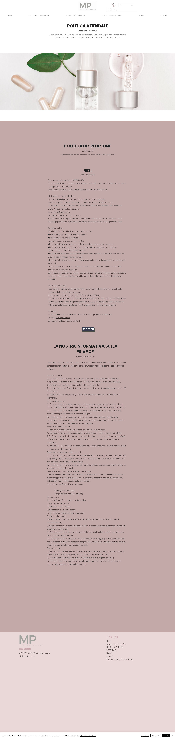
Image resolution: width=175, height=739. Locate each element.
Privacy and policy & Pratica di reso (119, 659)
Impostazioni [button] (145, 736)
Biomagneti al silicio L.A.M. (116, 644)
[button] (114, 5)
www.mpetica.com (117, 407)
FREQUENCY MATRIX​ (114, 647)
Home (108, 641)
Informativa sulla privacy (88, 736)
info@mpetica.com (63, 212)
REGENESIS (111, 650)
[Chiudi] (172, 735)
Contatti (109, 656)
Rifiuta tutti (155, 736)
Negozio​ (109, 653)
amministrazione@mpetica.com (106, 388)
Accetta (166, 736)
